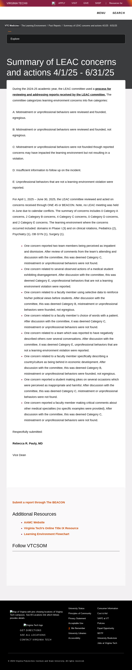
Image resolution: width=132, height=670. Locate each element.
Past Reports (55, 25)
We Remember (78, 628)
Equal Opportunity (105, 628)
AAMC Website (34, 522)
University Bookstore (107, 638)
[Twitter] (20, 557)
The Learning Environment (34, 25)
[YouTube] (37, 557)
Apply (61, 3)
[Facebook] (14, 557)
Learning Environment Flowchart (46, 534)
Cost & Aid (102, 613)
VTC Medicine (12, 25)
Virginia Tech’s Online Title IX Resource (51, 528)
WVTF (100, 633)
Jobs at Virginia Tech (107, 643)
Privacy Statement (77, 618)
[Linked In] (31, 557)
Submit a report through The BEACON (38, 502)
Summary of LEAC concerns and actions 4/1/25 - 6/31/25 (90, 25)
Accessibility (74, 638)
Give (86, 3)
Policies (101, 623)
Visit (74, 3)
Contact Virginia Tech (36, 640)
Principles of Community (79, 613)
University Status (76, 608)
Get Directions (31, 630)
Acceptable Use (75, 623)
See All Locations (33, 635)
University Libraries (77, 633)
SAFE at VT (103, 618)
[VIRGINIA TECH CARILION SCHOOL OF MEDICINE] (28, 13)
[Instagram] (26, 557)
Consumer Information (107, 608)
